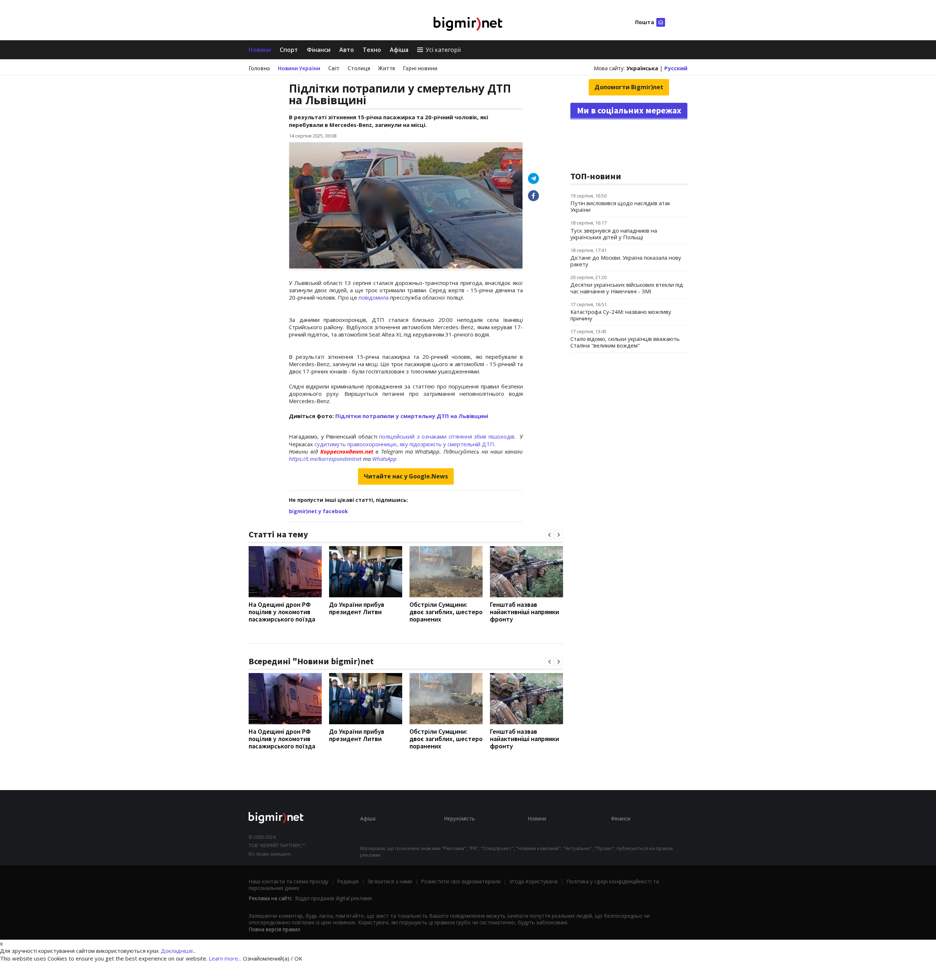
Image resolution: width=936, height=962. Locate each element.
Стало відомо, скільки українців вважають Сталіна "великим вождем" (625, 342)
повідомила (374, 297)
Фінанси (319, 50)
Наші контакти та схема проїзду (288, 881)
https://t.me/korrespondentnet (325, 458)
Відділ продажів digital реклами (333, 898)
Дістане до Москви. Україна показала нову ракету (625, 261)
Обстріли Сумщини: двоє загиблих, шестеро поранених (446, 611)
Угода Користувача (533, 881)
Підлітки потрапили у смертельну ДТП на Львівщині (411, 416)
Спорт (289, 50)
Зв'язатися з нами (389, 881)
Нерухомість (459, 818)
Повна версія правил (274, 929)
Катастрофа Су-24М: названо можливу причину (620, 315)
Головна (259, 68)
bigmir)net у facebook (318, 511)
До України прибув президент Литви (356, 608)
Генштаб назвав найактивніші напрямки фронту (524, 611)
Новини (260, 50)
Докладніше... (178, 950)
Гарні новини (420, 68)
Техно (372, 50)
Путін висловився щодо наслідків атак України (620, 206)
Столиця (359, 68)
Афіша (399, 50)
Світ (334, 68)
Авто (346, 50)
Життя (386, 68)
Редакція (348, 881)
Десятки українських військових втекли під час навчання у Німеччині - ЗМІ (626, 288)
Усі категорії (443, 50)
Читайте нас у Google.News (406, 476)
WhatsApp (384, 458)
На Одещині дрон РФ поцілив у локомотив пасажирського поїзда (282, 611)
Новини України (299, 68)
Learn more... (225, 958)
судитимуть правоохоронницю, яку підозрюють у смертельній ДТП (404, 444)
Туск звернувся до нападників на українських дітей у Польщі (613, 234)
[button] (549, 534)
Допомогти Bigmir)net (629, 87)
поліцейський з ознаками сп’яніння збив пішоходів (446, 436)
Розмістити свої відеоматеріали (461, 881)
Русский (675, 68)
